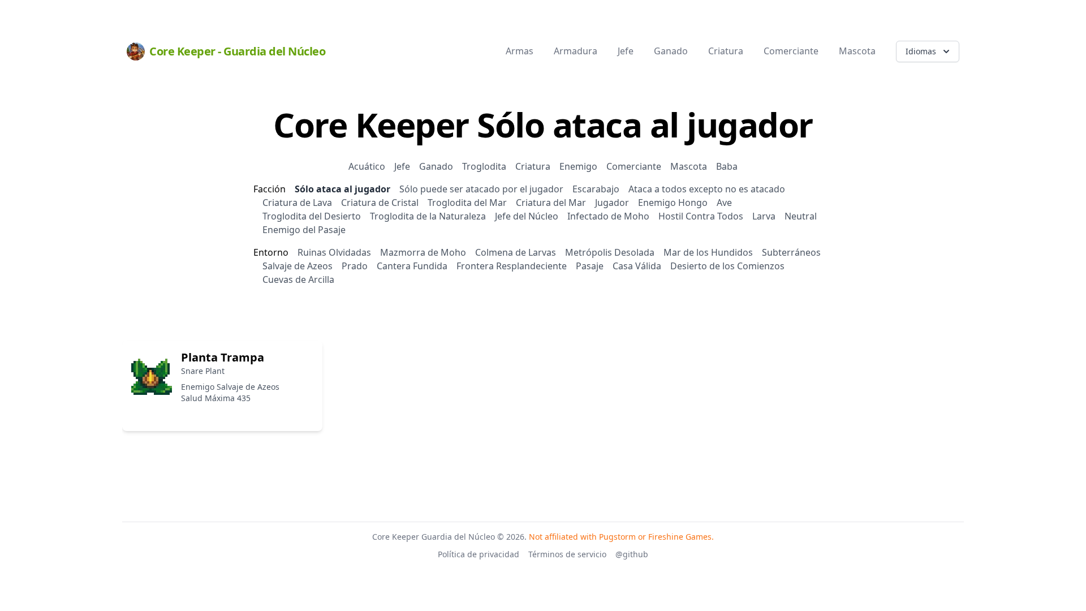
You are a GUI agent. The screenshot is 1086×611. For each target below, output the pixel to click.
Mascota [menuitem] (857, 51)
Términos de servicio (567, 554)
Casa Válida (637, 266)
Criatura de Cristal (380, 202)
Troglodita (484, 166)
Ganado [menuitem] (671, 51)
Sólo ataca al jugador (342, 189)
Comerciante (633, 166)
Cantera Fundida (412, 266)
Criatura (532, 166)
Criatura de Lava (297, 202)
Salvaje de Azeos (297, 266)
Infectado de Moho (608, 216)
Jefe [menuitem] (626, 51)
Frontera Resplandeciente (511, 266)
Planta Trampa (222, 357)
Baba (727, 166)
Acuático (366, 166)
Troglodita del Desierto (311, 216)
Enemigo (578, 166)
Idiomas (921, 51)
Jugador (612, 202)
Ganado (436, 166)
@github (631, 554)
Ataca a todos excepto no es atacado (706, 189)
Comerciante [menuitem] (791, 51)
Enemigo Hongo (673, 202)
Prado (355, 266)
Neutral (801, 216)
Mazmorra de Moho (423, 252)
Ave (724, 202)
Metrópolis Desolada (609, 252)
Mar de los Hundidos (708, 252)
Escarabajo (595, 189)
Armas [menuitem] (519, 51)
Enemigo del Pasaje (304, 229)
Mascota (688, 166)
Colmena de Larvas (515, 252)
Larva (763, 216)
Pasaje (590, 266)
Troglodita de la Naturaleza (428, 216)
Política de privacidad (478, 554)
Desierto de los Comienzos (727, 266)
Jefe (402, 166)
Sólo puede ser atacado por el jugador (481, 189)
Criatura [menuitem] (725, 51)
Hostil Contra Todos (700, 216)
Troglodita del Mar (467, 202)
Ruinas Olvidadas (334, 252)
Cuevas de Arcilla (298, 279)
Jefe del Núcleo (526, 216)
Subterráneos (791, 252)
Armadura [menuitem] (575, 51)
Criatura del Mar (551, 202)
